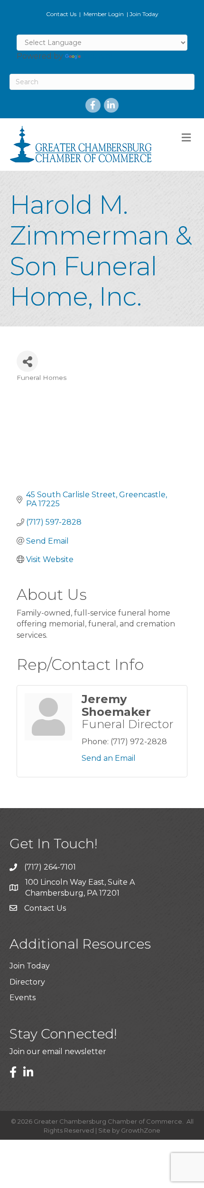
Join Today (144, 14)
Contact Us (61, 14)
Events (22, 997)
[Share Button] (27, 361)
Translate (100, 56)
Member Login (103, 14)
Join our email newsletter (57, 1051)
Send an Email (109, 758)
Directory (27, 981)
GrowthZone (140, 1130)
